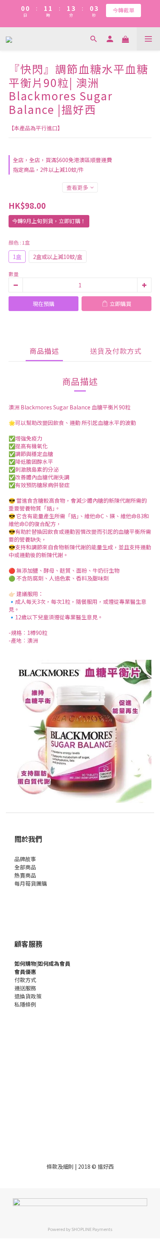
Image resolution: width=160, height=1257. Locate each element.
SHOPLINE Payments (91, 1229)
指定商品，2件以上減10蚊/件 (48, 169)
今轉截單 (123, 10)
